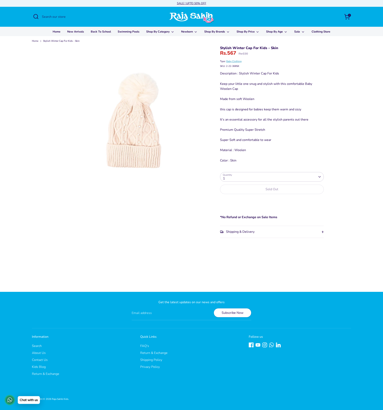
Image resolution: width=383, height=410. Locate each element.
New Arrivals (75, 32)
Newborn (187, 32)
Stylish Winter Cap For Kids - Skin (61, 41)
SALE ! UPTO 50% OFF (191, 3)
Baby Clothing (234, 61)
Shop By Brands (215, 32)
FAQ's (144, 346)
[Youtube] (258, 345)
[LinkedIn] (278, 345)
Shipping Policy (151, 360)
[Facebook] (251, 345)
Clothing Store (321, 32)
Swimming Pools (128, 32)
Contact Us (40, 360)
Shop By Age (275, 32)
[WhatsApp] (271, 345)
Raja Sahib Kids (60, 399)
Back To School (101, 32)
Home (56, 32)
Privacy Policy (150, 367)
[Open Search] (36, 17)
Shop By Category (158, 32)
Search (37, 346)
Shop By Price (246, 32)
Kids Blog (39, 367)
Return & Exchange (45, 374)
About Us (39, 353)
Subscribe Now (232, 313)
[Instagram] (264, 345)
